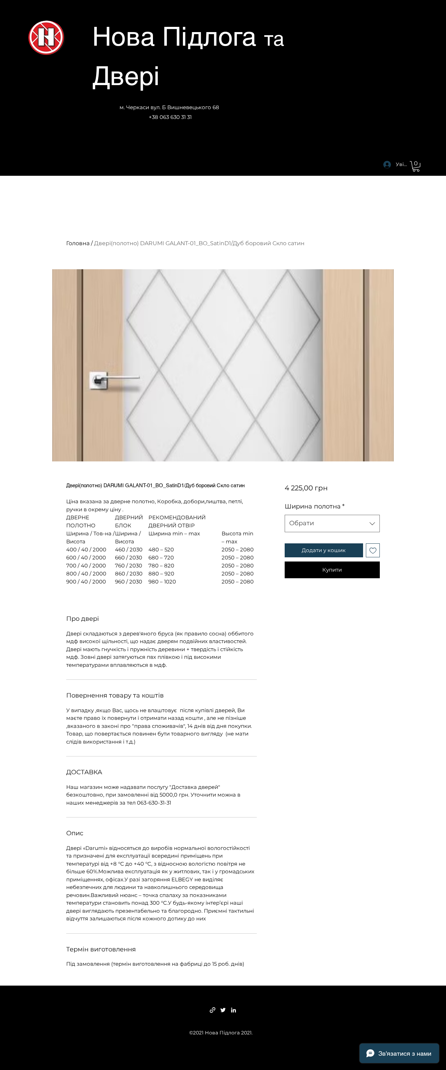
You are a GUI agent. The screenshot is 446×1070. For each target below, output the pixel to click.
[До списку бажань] (373, 550)
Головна (78, 243)
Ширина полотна (315, 506)
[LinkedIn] (233, 1010)
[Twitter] (223, 1010)
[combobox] (332, 523)
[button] (416, 166)
